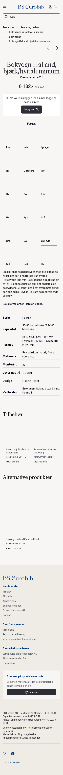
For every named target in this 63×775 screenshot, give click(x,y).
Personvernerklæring (14, 634)
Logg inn (29, 109)
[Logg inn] (50, 7)
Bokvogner (15, 36)
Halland (26, 318)
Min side (7, 591)
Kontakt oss (9, 601)
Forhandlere (9, 663)
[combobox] (31, 16)
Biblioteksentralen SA (14, 658)
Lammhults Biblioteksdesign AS (20, 653)
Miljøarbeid (8, 629)
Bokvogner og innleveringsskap (26, 32)
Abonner (33, 692)
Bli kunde (7, 596)
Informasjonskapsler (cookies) (19, 639)
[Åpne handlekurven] (56, 6)
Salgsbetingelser (12, 605)
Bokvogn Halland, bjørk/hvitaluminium (29, 41)
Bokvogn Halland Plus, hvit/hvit (22, 539)
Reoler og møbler (30, 27)
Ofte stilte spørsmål (14, 610)
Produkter (8, 27)
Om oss (7, 615)
